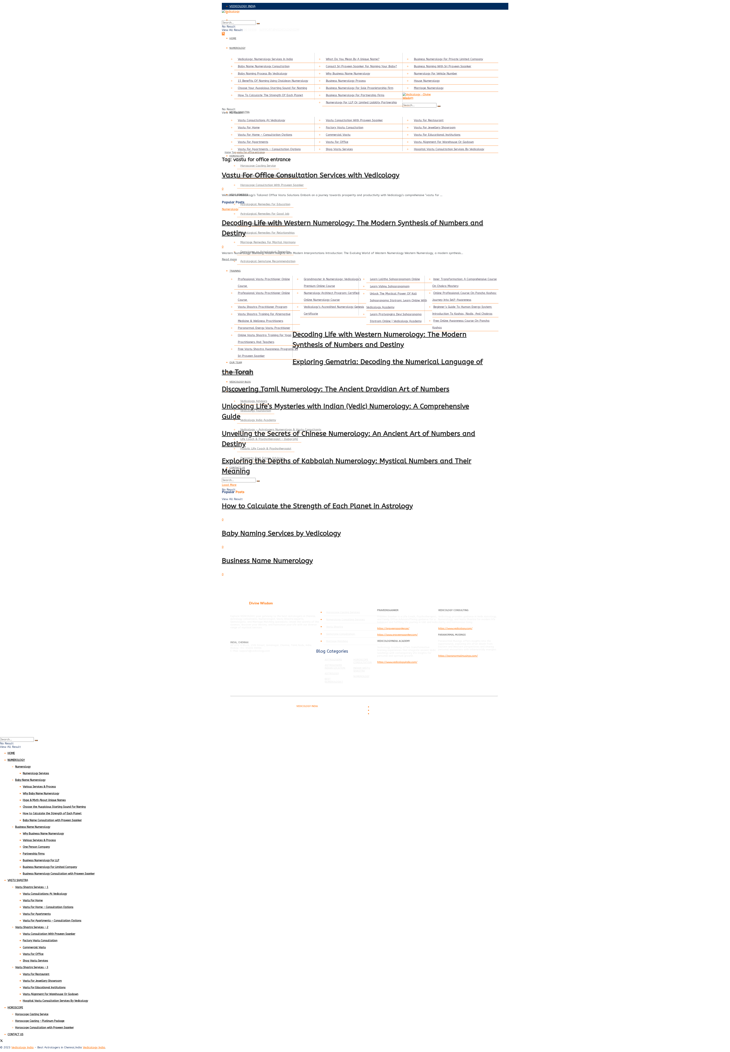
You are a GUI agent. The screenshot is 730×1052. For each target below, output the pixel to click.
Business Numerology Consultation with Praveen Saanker (59, 873)
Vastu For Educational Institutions (437, 134)
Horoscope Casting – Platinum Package (39, 1021)
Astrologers (333, 659)
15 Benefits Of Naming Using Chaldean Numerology (273, 80)
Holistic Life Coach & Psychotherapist (265, 448)
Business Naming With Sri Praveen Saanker (442, 66)
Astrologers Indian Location (335, 666)
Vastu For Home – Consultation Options (265, 134)
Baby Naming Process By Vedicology (262, 73)
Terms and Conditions (382, 707)
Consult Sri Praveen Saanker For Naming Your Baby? (361, 66)
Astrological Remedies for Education (265, 204)
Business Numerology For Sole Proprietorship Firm (359, 88)
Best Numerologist (334, 680)
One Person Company (36, 847)
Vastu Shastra (334, 626)
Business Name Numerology (267, 561)
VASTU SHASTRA (18, 880)
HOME (232, 38)
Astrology (332, 673)
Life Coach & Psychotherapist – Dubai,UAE (269, 439)
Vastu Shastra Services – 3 (31, 967)
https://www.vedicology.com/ (455, 628)
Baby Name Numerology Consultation (264, 66)
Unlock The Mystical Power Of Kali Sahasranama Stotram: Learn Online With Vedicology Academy (396, 300)
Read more (229, 259)
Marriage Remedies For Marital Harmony (268, 242)
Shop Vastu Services (339, 149)
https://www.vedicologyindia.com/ (397, 662)
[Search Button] (258, 23)
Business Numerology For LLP (41, 860)
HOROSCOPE (236, 155)
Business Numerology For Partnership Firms (355, 95)
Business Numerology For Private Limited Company (448, 59)
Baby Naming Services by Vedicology (281, 533)
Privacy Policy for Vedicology (385, 710)
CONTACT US (15, 1034)
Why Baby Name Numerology (41, 793)
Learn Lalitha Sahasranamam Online (395, 279)
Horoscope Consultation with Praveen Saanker (44, 1027)
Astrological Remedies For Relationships (267, 232)
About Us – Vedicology (382, 714)
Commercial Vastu (338, 134)
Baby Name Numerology (30, 780)
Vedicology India (22, 1047)
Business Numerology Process (346, 80)
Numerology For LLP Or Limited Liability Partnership (361, 102)
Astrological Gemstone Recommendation (267, 261)
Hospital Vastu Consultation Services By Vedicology (449, 149)
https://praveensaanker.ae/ (393, 628)
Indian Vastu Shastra (361, 669)
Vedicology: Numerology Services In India (265, 59)
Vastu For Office (337, 142)
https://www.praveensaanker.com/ (397, 634)
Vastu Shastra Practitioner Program (262, 307)
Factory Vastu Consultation (344, 127)
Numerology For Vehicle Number (435, 73)
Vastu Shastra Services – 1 (31, 887)
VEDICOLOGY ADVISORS (245, 13)
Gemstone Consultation (340, 633)
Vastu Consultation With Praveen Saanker (354, 120)
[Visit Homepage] (355, 15)
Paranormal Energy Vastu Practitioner (264, 328)
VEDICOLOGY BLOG (240, 381)
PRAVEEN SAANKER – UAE (247, 20)
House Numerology (427, 80)
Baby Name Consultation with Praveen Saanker (52, 820)
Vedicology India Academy (258, 420)
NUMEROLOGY (237, 48)
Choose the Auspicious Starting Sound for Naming (54, 806)
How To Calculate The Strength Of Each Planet (270, 95)
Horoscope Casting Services (343, 612)
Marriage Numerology (429, 88)
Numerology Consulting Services (345, 619)
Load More (229, 485)
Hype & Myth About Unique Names (44, 800)
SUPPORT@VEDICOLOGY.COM (279, 29)
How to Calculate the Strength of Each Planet (52, 813)
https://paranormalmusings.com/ (458, 655)
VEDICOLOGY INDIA (242, 6)
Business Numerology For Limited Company (50, 867)
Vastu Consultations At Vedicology (261, 120)
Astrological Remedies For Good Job (264, 213)
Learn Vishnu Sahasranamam (389, 286)
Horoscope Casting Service (258, 165)
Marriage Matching (337, 641)
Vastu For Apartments (253, 142)
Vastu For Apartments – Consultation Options (269, 149)
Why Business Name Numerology (348, 73)
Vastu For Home (249, 127)
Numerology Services (36, 773)
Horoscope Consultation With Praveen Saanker (272, 185)
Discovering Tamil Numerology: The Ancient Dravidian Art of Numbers (335, 389)
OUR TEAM (235, 362)
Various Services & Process (39, 786)
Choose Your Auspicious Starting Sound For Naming (272, 88)
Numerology (230, 209)
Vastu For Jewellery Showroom (434, 127)
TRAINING (235, 270)
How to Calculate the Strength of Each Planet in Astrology (317, 506)
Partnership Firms (34, 853)
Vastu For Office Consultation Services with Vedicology (310, 175)
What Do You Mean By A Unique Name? (352, 59)
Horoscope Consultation (362, 661)
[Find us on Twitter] (223, 33)
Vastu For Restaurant (429, 120)
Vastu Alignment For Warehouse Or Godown (444, 142)
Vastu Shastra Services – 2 (31, 927)
